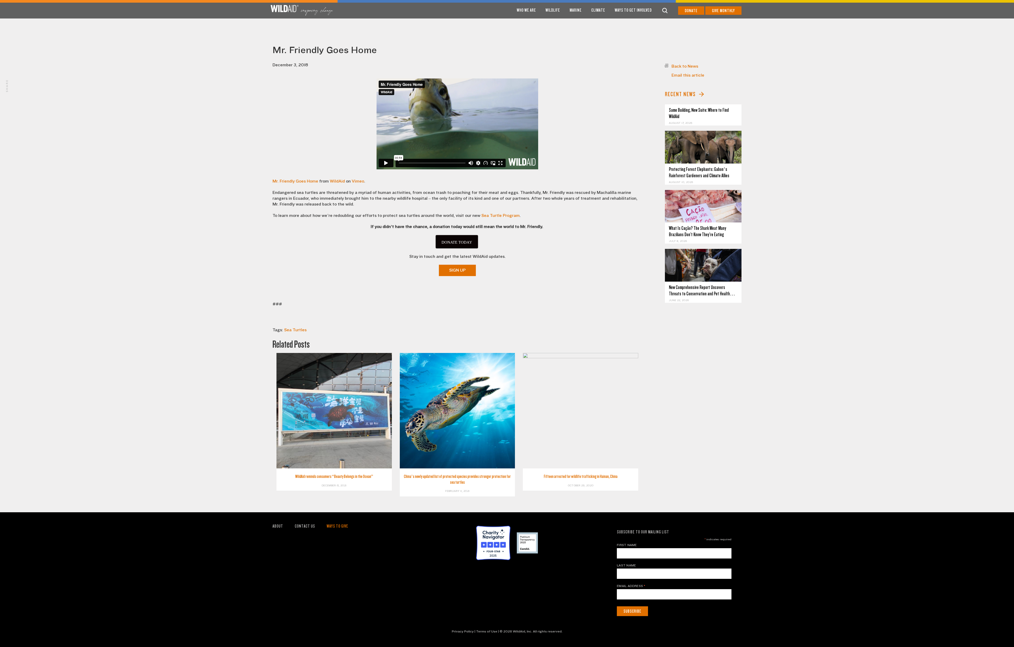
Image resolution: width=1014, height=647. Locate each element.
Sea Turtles (295, 330)
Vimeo (358, 181)
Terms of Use (486, 631)
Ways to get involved (633, 10)
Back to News (685, 66)
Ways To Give (337, 526)
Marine (576, 10)
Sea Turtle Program (500, 215)
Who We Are (526, 10)
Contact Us (305, 526)
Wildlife (553, 10)
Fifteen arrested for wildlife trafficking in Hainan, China (580, 476)
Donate (691, 10)
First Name (627, 545)
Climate (598, 10)
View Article (703, 147)
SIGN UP (457, 270)
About (278, 526)
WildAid (337, 181)
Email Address (631, 586)
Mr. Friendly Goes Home (295, 181)
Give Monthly (723, 10)
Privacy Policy (463, 631)
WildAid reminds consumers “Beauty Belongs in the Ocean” (334, 476)
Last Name (626, 565)
